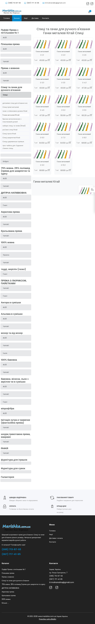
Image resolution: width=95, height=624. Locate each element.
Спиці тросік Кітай (9, 133)
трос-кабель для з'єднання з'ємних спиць (13, 146)
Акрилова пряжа (8, 592)
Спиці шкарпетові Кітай (11, 137)
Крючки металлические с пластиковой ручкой (12, 120)
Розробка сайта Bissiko (47, 619)
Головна (6, 18)
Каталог (17, 18)
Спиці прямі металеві (11, 107)
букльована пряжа (9, 595)
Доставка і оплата (56, 538)
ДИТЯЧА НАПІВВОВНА (10, 588)
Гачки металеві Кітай (11, 115)
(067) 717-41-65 (11, 554)
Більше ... (5, 603)
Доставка (35, 18)
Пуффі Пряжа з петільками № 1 (13, 569)
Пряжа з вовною (8, 577)
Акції (25, 18)
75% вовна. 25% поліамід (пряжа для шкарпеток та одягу (23, 584)
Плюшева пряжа (8, 573)
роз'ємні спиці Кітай (10, 129)
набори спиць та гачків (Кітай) (14, 126)
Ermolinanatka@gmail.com (55, 3)
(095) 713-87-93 (11, 549)
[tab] (15, 37)
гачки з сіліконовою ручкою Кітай (15, 111)
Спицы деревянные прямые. (13, 141)
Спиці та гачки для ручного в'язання (15, 580)
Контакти (45, 18)
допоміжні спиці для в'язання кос (15, 103)
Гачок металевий (42, 51)
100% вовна (6, 599)
